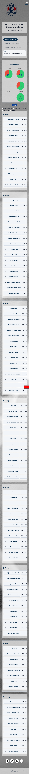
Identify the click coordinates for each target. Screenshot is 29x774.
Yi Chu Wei (13, 492)
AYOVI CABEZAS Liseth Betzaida (15, 712)
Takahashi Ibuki (13, 135)
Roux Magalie (13, 541)
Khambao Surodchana (14, 227)
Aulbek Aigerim (14, 266)
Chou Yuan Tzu (14, 271)
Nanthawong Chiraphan (13, 124)
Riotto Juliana (13, 611)
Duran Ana (13, 427)
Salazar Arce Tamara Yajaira (14, 589)
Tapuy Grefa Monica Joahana (15, 374)
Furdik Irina (14, 379)
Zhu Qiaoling (14, 200)
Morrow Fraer (14, 244)
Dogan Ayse (13, 179)
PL (25, 4)
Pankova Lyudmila (14, 211)
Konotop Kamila (13, 352)
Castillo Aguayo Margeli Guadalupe (16, 238)
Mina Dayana (13, 547)
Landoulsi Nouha (14, 293)
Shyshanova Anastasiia (13, 578)
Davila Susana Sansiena (13, 455)
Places (13, 110)
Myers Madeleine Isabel (13, 422)
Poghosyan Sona (13, 584)
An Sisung (13, 438)
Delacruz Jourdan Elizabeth (14, 222)
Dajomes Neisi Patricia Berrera (15, 573)
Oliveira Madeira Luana (13, 130)
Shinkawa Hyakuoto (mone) (15, 174)
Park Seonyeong (14, 276)
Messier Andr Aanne (13, 530)
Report (26, 387)
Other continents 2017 (11, 43)
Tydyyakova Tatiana (13, 600)
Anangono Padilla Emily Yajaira (15, 740)
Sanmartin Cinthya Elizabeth (15, 141)
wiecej (14, 105)
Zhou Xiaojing (13, 411)
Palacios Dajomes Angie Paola (15, 508)
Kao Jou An (13, 444)
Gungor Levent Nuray (14, 335)
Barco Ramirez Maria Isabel (14, 185)
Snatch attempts (8, 108)
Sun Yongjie (13, 702)
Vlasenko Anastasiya (13, 686)
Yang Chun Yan (14, 314)
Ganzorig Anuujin (13, 471)
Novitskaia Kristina (14, 216)
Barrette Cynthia (13, 390)
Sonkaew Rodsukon (12, 477)
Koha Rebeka (13, 308)
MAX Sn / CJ (6, 110)
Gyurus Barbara (13, 751)
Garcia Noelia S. (14, 260)
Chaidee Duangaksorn (13, 707)
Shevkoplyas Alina (13, 519)
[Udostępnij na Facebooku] (7, 761)
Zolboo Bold (14, 255)
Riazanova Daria (13, 664)
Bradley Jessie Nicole (13, 633)
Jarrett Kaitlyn (13, 745)
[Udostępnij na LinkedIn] (17, 761)
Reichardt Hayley (13, 152)
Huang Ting (13, 405)
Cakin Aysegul (14, 341)
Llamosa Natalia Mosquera (14, 433)
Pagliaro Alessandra (13, 157)
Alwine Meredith (13, 525)
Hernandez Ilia (13, 536)
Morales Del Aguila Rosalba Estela (16, 330)
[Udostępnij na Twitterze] (12, 761)
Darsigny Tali (13, 363)
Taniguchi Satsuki (13, 449)
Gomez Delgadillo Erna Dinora (15, 675)
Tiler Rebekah (13, 497)
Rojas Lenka (13, 627)
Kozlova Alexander (13, 514)
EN (27, 4)
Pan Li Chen (13, 734)
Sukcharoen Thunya (13, 119)
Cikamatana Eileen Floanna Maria (16, 654)
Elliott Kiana (13, 466)
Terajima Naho (14, 385)
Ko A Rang (13, 729)
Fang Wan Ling (13, 168)
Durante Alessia (13, 552)
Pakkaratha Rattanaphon (14, 319)
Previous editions (10, 39)
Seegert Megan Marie (13, 146)
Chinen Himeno (13, 606)
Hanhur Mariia (14, 205)
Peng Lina (14, 648)
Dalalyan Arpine (13, 718)
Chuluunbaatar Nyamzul (14, 282)
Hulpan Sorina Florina (13, 416)
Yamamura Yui (14, 368)
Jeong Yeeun (13, 346)
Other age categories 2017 (12, 47)
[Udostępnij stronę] (22, 761)
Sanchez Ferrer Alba (13, 324)
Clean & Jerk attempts (20, 108)
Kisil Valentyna (14, 659)
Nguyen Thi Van (13, 557)
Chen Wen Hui (14, 357)
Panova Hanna (13, 503)
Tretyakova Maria (13, 595)
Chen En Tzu (13, 622)
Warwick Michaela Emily (14, 287)
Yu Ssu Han (14, 681)
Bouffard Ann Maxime (14, 233)
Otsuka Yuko (13, 616)
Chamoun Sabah (12, 460)
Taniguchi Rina (14, 249)
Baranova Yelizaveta (13, 723)
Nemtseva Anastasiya (14, 670)
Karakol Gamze (13, 163)
